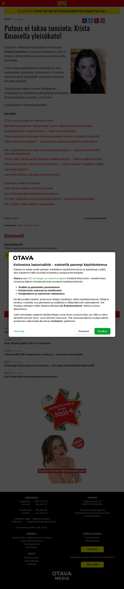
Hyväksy (102, 331)
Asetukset (83, 331)
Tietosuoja (19, 331)
